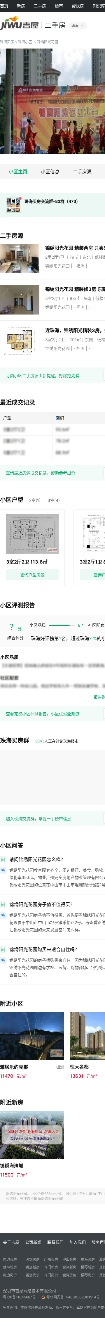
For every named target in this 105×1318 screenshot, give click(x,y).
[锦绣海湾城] (32, 1134)
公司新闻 (33, 1242)
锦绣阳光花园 (47, 42)
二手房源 (82, 172)
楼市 (59, 5)
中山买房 (69, 1259)
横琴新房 (88, 1267)
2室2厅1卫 (55, 257)
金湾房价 (69, 1275)
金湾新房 (69, 1267)
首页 (4, 5)
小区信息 (50, 172)
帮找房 (78, 5)
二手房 (40, 5)
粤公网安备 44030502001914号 (73, 1297)
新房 (21, 5)
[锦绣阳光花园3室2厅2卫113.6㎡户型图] (32, 534)
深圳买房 (33, 1259)
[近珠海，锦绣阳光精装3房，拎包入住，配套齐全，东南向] (22, 341)
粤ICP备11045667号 (19, 1297)
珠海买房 (7, 42)
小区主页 (18, 172)
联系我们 (55, 1242)
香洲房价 (33, 1275)
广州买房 (51, 1259)
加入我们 (77, 1242)
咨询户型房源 (32, 574)
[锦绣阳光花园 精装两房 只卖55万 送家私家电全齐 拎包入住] (22, 258)
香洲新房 (33, 1267)
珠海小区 (25, 42)
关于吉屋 (11, 1242)
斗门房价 (51, 1275)
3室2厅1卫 (55, 298)
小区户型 (11, 499)
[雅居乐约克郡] (32, 1035)
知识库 (99, 5)
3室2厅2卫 (55, 339)
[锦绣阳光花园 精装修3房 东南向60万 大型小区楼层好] (22, 300)
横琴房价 (88, 1275)
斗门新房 (51, 1267)
